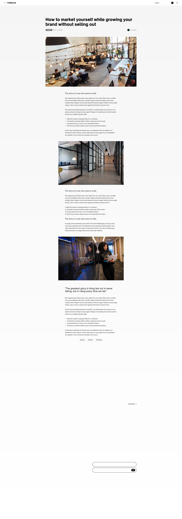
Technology (99, 339)
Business (49, 30)
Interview (90, 339)
